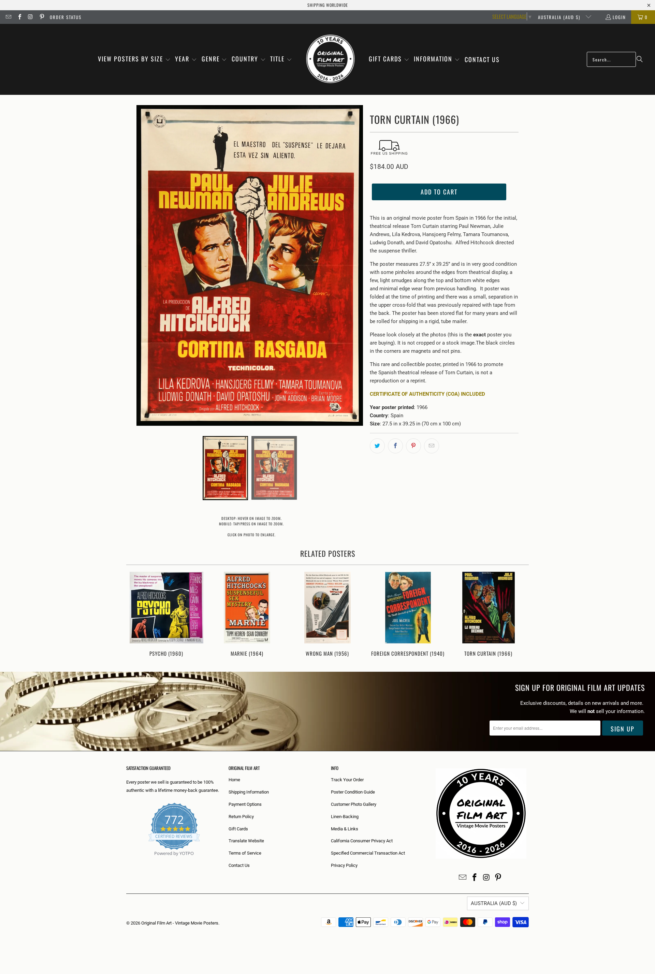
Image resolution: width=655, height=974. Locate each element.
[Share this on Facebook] (395, 445)
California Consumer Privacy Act (362, 840)
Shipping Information (249, 792)
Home (234, 779)
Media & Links (344, 828)
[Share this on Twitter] (377, 445)
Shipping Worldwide (327, 5)
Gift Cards (238, 828)
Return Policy (241, 816)
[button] (134, 59)
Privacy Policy (344, 865)
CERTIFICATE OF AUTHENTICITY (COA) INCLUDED (427, 394)
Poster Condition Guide (353, 792)
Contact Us (239, 865)
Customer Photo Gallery (353, 804)
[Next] (519, 615)
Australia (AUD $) (560, 17)
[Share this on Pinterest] (413, 445)
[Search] (639, 59)
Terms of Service (245, 853)
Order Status (66, 17)
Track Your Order (347, 779)
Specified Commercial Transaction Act (368, 853)
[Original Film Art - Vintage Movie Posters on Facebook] (19, 17)
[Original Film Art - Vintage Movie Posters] (330, 59)
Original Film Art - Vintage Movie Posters (179, 923)
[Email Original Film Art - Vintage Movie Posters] (8, 17)
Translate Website (246, 840)
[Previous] (136, 615)
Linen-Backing (345, 816)
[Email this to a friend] (431, 445)
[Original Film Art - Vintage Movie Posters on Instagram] (30, 17)
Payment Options (245, 804)
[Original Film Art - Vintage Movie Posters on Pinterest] (41, 17)
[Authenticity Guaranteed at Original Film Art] (126, 861)
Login (619, 17)
